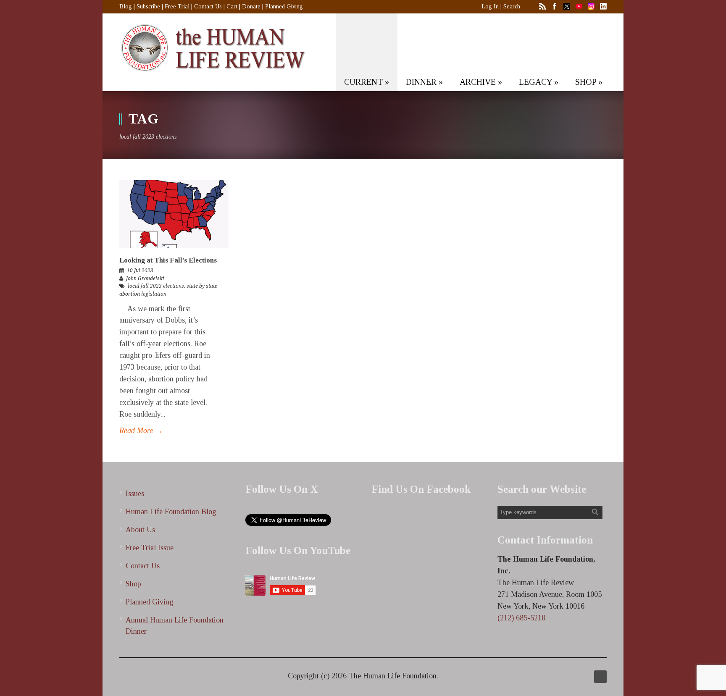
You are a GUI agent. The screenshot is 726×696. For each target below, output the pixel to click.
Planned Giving (284, 6)
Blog (125, 6)
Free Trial (177, 6)
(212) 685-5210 (521, 618)
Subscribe (148, 6)
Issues (135, 493)
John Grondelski (145, 278)
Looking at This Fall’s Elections (168, 260)
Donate (251, 6)
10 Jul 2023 (140, 270)
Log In (490, 6)
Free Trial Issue (150, 548)
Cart (231, 6)
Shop (133, 584)
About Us (140, 529)
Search (511, 6)
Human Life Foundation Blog (171, 511)
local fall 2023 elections (156, 286)
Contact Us (208, 6)
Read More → (141, 430)
